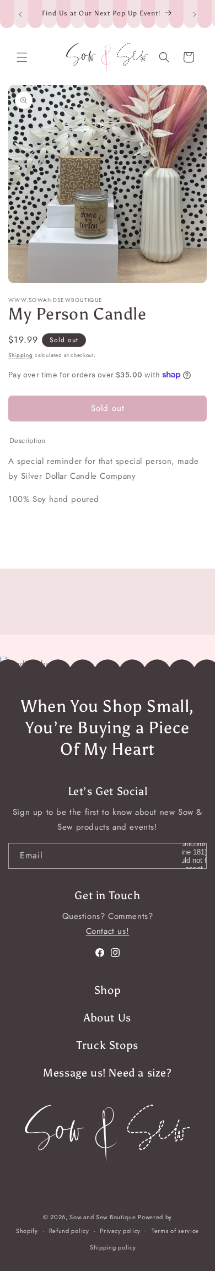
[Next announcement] (194, 14)
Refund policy (69, 1230)
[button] (22, 57)
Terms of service (175, 1230)
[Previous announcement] (20, 14)
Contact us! (108, 931)
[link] (107, 1133)
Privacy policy (120, 1230)
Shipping (20, 355)
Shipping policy (113, 1247)
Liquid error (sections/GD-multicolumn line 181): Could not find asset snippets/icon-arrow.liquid (194, 856)
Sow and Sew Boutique (102, 1217)
